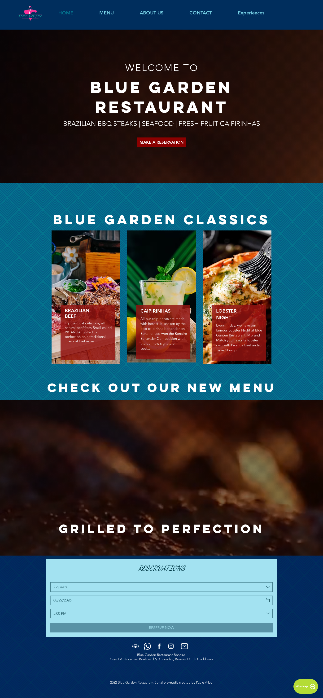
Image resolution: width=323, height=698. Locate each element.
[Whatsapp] (147, 646)
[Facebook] (159, 646)
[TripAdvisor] (135, 646)
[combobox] (161, 587)
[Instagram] (171, 646)
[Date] (268, 600)
